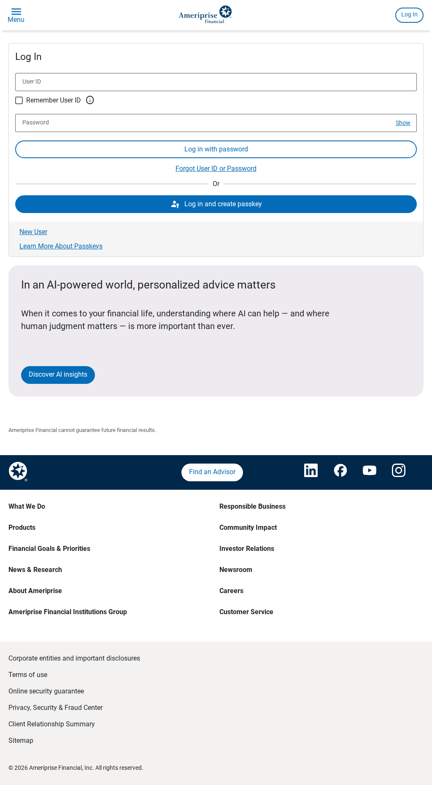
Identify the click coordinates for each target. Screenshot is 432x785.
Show (403, 122)
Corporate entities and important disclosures (74, 658)
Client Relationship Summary (51, 724)
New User (33, 232)
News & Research (35, 570)
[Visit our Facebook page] (339, 472)
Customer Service (246, 612)
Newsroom (235, 570)
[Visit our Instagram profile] (398, 472)
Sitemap (20, 740)
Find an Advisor (212, 472)
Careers (231, 591)
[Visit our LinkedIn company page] (310, 472)
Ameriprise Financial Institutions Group (67, 612)
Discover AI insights (58, 374)
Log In (409, 14)
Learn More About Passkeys (61, 246)
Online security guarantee (46, 691)
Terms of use (27, 675)
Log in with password (216, 149)
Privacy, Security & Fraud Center (55, 708)
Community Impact (248, 527)
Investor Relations (246, 549)
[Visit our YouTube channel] (369, 472)
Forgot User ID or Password (216, 169)
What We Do (26, 506)
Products (21, 527)
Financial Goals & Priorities (49, 549)
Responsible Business (252, 506)
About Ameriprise (35, 591)
